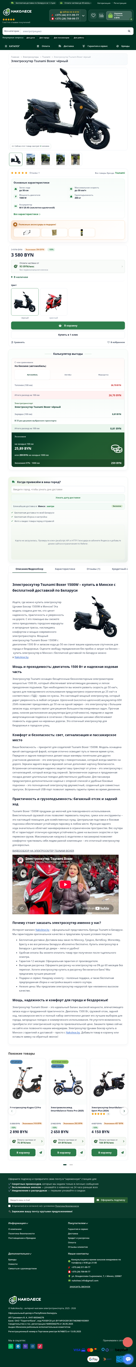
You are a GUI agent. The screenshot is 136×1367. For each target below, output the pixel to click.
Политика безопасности (21, 1233)
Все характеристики (26, 214)
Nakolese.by (22, 657)
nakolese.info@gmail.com (85, 1280)
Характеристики (65, 568)
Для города (44, 37)
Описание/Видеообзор (29, 568)
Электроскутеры (31, 56)
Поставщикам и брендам (22, 1237)
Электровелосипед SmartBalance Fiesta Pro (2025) (67, 1109)
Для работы (79, 37)
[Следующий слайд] (124, 1111)
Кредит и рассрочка (78, 1237)
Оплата (46, 46)
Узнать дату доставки (68, 497)
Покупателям (77, 1223)
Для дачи (31, 37)
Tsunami (46, 56)
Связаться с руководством (22, 1268)
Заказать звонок (80, 1286)
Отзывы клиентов (78, 1246)
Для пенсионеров (61, 37)
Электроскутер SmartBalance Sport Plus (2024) (108, 1109)
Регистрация (120, 3)
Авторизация (103, 3)
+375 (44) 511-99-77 (80, 1267)
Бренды (125, 46)
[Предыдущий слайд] (12, 1111)
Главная (15, 56)
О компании (15, 1229)
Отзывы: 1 (35, 173)
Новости (13, 1263)
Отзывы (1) (93, 568)
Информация (17, 1223)
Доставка (69, 46)
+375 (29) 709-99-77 (80, 1271)
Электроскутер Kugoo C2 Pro (25, 1107)
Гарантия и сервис (98, 46)
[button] (65, 1164)
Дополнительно (18, 1253)
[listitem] (27, 232)
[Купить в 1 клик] (40, 1152)
